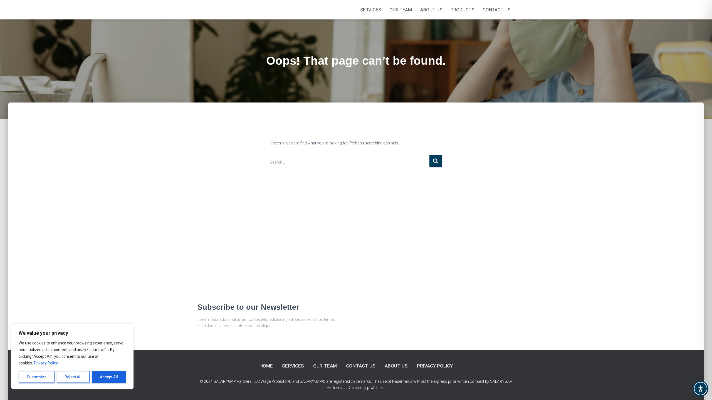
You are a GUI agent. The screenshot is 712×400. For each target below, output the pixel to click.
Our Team (325, 366)
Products (462, 9)
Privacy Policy (46, 363)
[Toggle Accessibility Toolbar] (700, 388)
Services (370, 9)
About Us (431, 9)
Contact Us (496, 9)
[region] (72, 356)
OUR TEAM (400, 9)
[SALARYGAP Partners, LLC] (210, 10)
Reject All (73, 377)
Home (266, 366)
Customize (36, 377)
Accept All (109, 377)
